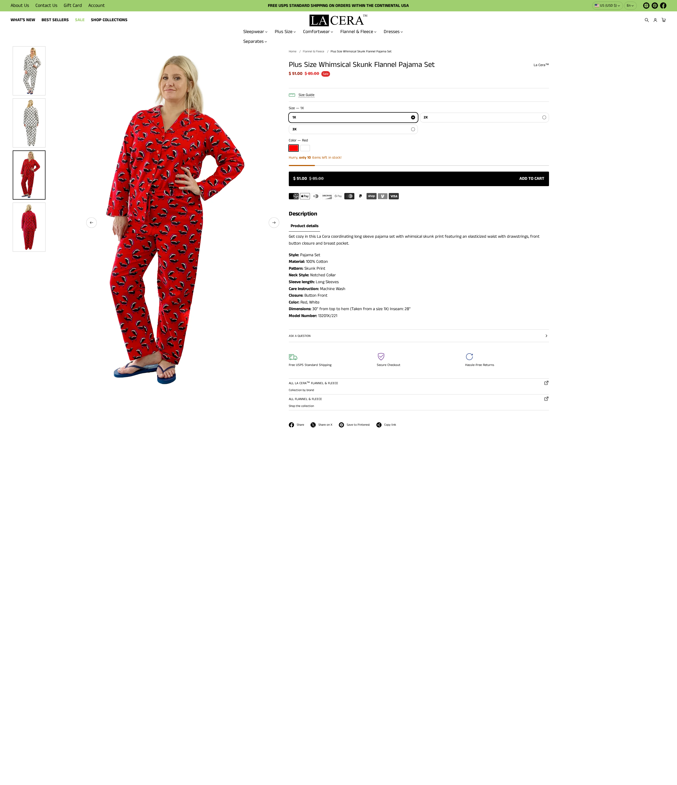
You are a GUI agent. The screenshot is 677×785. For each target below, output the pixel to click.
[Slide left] (91, 222)
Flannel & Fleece (356, 31)
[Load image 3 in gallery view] (29, 175)
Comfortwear (316, 31)
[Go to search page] (647, 20)
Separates (253, 41)
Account (96, 5)
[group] (304, 226)
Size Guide (306, 95)
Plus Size (283, 31)
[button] (647, 20)
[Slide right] (274, 222)
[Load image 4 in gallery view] (29, 227)
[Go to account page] (655, 20)
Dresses (392, 31)
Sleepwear (253, 31)
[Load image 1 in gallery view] (29, 70)
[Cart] (663, 20)
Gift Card (73, 5)
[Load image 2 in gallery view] (29, 123)
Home (292, 51)
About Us (20, 5)
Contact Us (46, 5)
